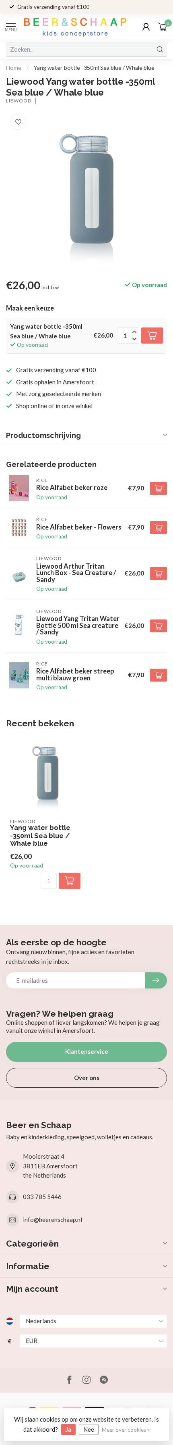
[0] (162, 27)
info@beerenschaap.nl (52, 1219)
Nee (88, 1429)
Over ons (86, 1077)
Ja (68, 1429)
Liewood (18, 100)
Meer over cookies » (126, 1429)
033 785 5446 (42, 1196)
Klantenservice (86, 1051)
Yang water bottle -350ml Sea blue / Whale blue (94, 67)
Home (13, 67)
